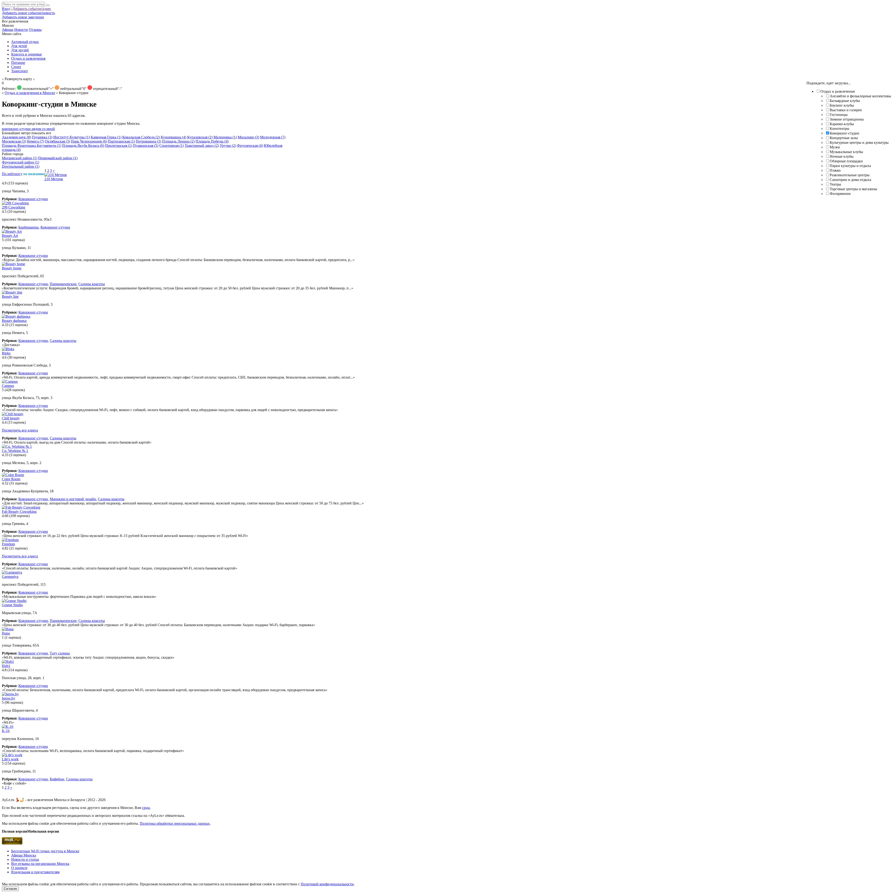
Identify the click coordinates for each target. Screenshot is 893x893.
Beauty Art (10, 236)
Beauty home (11, 268)
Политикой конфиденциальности (327, 884)
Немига (35, 141)
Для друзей (20, 50)
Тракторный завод (202, 145)
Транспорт (19, 71)
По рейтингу (12, 174)
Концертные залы (844, 138)
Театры (835, 184)
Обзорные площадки (846, 161)
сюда (146, 808)
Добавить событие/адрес (31, 9)
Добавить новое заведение (23, 17)
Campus (8, 386)
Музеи (835, 147)
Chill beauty (11, 418)
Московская (14, 141)
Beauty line (10, 296)
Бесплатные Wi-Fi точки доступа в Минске (45, 851)
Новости (21, 30)
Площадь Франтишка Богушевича (31, 145)
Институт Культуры (71, 137)
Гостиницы (839, 115)
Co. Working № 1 (15, 451)
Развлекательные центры (850, 175)
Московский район (19, 158)
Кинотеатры (839, 129)
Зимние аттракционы (847, 119)
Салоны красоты (91, 284)
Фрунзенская (250, 145)
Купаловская (200, 137)
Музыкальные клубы (846, 152)
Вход (6, 9)
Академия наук (16, 137)
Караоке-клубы (842, 124)
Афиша (7, 30)
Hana (6, 633)
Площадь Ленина (178, 141)
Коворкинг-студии (844, 133)
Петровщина (148, 141)
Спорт (16, 67)
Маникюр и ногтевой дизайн (73, 499)
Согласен (10, 888)
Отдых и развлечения (28, 58)
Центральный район (20, 166)
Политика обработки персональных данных (175, 823)
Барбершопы (28, 227)
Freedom (8, 544)
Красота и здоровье (26, 54)
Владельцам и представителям (35, 872)
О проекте (19, 868)
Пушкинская (145, 145)
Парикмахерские (63, 284)
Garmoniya (10, 577)
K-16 (6, 731)
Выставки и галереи (846, 110)
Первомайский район (57, 158)
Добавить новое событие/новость (28, 13)
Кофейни (57, 779)
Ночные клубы (841, 156)
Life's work (10, 759)
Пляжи (835, 170)
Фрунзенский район (20, 162)
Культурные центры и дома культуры (859, 142)
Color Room (11, 479)
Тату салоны (60, 653)
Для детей (19, 46)
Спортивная (171, 145)
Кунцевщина (173, 137)
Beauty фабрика (14, 321)
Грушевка (42, 137)
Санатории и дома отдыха (850, 180)
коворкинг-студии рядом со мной (28, 129)
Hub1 (6, 666)
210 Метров (53, 179)
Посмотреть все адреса (20, 430)
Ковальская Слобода (141, 137)
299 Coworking (13, 207)
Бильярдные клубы (845, 101)
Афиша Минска (23, 855)
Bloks (6, 353)
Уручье (228, 145)
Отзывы (35, 30)
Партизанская (121, 141)
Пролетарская (118, 145)
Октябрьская (57, 141)
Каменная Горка (106, 137)
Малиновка (225, 137)
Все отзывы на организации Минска (40, 864)
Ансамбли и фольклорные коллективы (860, 96)
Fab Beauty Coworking (19, 512)
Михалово (248, 137)
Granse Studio (12, 605)
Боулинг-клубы (842, 105)
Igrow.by (8, 698)
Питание (18, 63)
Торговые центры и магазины (853, 189)
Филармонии (840, 194)
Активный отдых (25, 42)
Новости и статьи (25, 859)
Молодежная (272, 137)
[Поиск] (48, 5)
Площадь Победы (212, 141)
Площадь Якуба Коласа (83, 145)
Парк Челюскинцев (89, 141)
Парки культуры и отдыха (850, 166)
